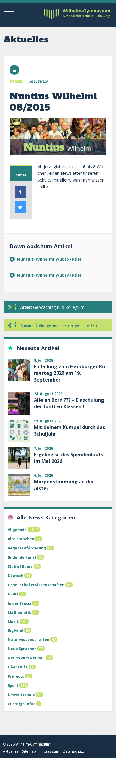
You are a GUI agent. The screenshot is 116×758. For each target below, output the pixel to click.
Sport (13, 685)
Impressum (49, 751)
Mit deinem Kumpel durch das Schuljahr (69, 430)
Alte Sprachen (21, 538)
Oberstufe (18, 667)
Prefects (16, 676)
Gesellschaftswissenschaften (36, 584)
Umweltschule (21, 694)
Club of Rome (20, 566)
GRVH (13, 594)
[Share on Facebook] (20, 196)
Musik (13, 621)
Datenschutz (73, 751)
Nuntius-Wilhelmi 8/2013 (43, 275)
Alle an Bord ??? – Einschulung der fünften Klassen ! (69, 403)
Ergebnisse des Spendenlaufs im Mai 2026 (68, 457)
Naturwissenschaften (28, 639)
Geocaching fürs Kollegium (52, 307)
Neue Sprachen (22, 648)
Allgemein (17, 529)
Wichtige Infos (21, 703)
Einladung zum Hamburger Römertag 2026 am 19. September (70, 373)
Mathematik (19, 612)
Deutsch (15, 575)
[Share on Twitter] (20, 211)
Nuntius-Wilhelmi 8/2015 (43, 259)
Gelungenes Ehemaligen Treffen (58, 325)
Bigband (15, 630)
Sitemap (29, 751)
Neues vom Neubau (26, 657)
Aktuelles (10, 751)
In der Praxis (19, 603)
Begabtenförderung (27, 548)
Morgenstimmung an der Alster (64, 484)
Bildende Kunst (22, 557)
